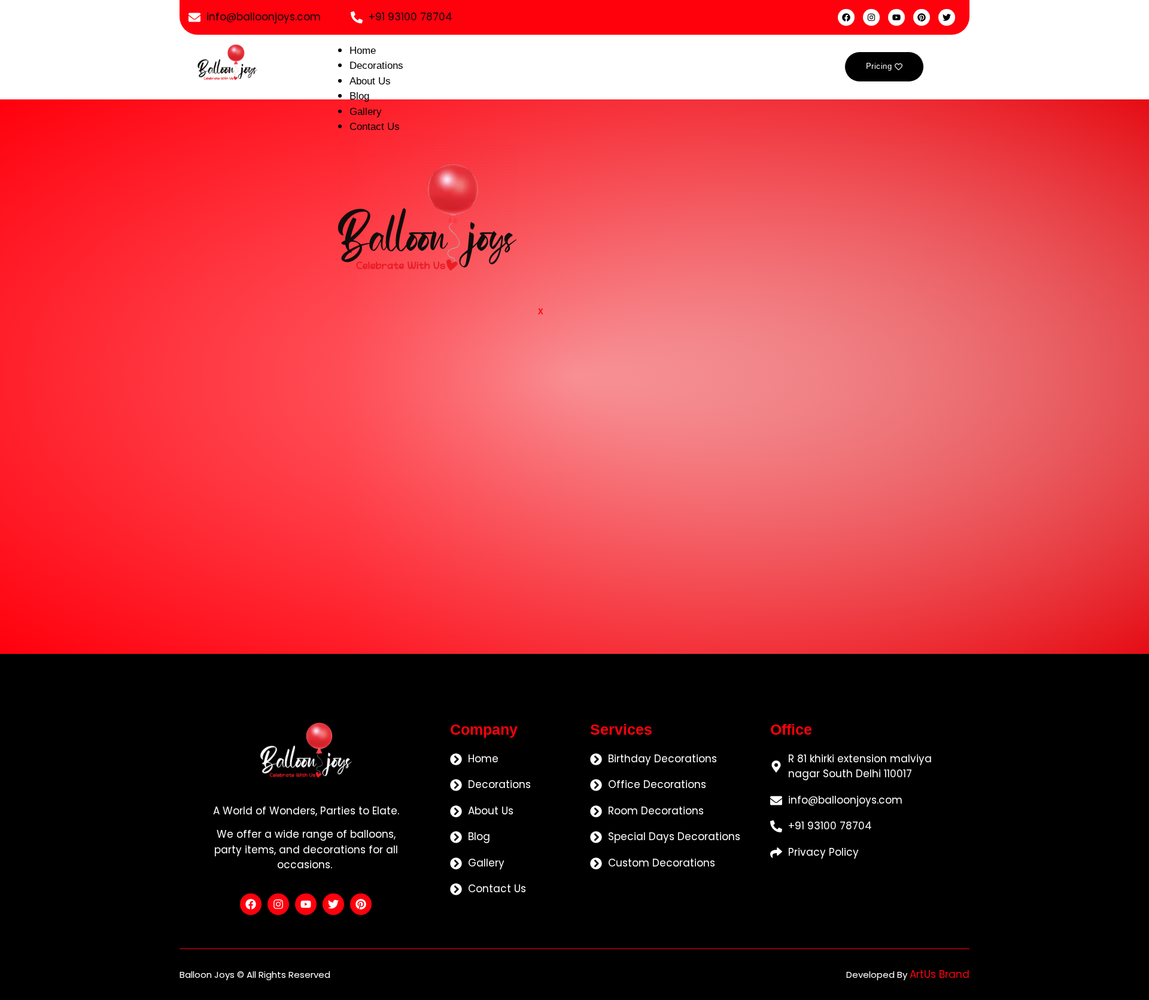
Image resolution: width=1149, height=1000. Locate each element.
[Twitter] (946, 17)
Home (362, 50)
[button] (953, 66)
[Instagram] (871, 17)
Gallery (365, 111)
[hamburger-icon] (782, 57)
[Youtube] (896, 17)
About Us (370, 81)
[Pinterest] (921, 17)
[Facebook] (846, 17)
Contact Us (374, 126)
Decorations (376, 65)
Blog (359, 96)
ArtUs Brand (939, 974)
